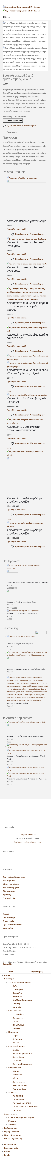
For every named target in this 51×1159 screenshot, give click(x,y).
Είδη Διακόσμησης (16, 1046)
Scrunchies (18, 1018)
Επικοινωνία (8, 921)
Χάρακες (16, 1028)
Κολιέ (15, 986)
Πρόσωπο (17, 1039)
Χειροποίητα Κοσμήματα (14, 877)
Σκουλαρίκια (18, 989)
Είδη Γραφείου (14, 1011)
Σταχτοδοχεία (18, 1057)
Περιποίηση (13, 1032)
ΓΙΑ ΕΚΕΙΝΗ (18, 1096)
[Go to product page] (27, 197)
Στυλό (15, 1021)
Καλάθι (7, 1151)
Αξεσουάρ (7, 895)
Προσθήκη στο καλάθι (13, 120)
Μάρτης (16, 1071)
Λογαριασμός (10, 1144)
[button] (1, 968)
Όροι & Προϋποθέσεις (12, 925)
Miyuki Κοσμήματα (12, 1135)
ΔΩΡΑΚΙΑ (12, 1092)
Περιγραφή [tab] (12, 132)
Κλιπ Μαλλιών (19, 1025)
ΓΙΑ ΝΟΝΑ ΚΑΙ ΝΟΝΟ (22, 1103)
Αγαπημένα (8, 928)
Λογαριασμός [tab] (36, 971)
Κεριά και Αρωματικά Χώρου (21, 1117)
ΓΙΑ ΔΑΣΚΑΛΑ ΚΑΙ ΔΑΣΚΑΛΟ (25, 1107)
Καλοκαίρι (17, 1075)
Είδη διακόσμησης (11, 887)
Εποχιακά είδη (9, 898)
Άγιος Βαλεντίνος (20, 1085)
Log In (7, 1155)
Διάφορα (12, 1124)
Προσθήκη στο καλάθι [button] (17, 229)
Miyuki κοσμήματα (11, 884)
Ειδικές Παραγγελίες (13, 1139)
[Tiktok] (20, 860)
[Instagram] (13, 860)
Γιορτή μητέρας (19, 1089)
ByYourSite (7, 964)
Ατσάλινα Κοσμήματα (22, 1000)
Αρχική (6, 914)
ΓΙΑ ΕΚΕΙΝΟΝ (18, 1100)
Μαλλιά (16, 1043)
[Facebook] (6, 860)
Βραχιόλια (17, 993)
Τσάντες (16, 1004)
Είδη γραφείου (9, 891)
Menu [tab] (10, 971)
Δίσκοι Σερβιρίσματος (22, 1053)
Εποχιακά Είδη (14, 1068)
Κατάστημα (9, 979)
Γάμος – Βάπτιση (11, 1132)
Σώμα (15, 1036)
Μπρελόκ (17, 1007)
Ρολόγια (12, 1121)
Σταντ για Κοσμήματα (22, 1064)
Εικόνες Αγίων (10, 1128)
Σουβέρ (16, 1050)
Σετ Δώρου (17, 1060)
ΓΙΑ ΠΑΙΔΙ (17, 1110)
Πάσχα (15, 1078)
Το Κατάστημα (9, 918)
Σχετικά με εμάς (11, 1148)
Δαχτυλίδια (17, 996)
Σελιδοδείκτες (18, 1014)
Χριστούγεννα (19, 1082)
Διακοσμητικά (9, 880)
